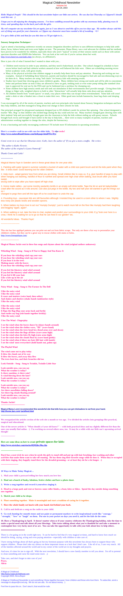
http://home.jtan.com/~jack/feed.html (17, 411)
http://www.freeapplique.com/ (14, 235)
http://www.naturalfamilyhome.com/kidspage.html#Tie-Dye (28, 134)
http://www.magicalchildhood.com (15, 574)
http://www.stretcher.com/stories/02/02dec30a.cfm (24, 445)
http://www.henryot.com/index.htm (16, 57)
